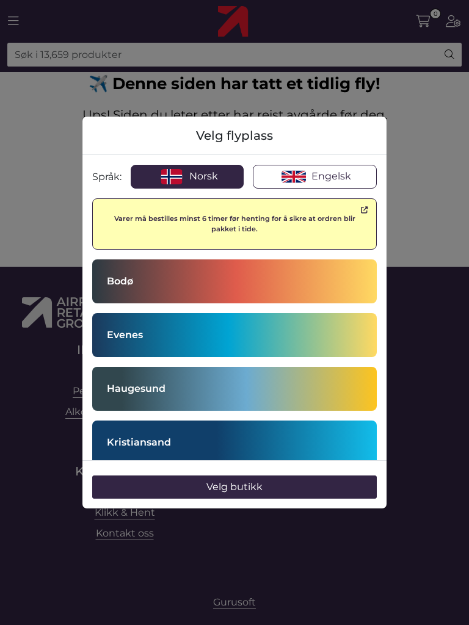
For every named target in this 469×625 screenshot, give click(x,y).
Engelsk (330, 176)
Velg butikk (234, 487)
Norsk (202, 176)
